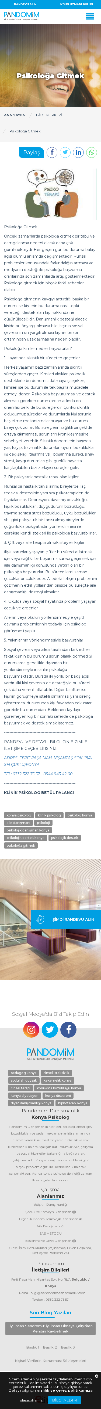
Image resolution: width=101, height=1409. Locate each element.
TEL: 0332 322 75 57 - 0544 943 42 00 (38, 774)
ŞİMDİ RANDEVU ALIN (73, 919)
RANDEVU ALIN (25, 4)
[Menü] (91, 16)
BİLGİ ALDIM (64, 1400)
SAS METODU (51, 1233)
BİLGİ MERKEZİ (49, 115)
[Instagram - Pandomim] (31, 1030)
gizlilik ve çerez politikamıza (65, 1390)
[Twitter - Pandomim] (50, 1030)
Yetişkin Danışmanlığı (51, 1204)
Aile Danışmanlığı (50, 1226)
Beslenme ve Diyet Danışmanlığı (50, 1241)
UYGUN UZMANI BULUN (75, 4)
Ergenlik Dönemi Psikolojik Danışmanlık (50, 1219)
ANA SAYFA (14, 115)
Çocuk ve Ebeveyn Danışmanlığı (50, 1212)
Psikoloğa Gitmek (25, 131)
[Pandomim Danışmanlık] (21, 16)
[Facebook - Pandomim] (68, 1030)
